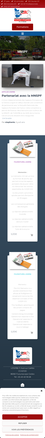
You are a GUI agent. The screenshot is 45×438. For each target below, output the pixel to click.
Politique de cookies (12, 435)
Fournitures (19, 162)
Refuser (22, 423)
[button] (41, 391)
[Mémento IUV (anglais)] (22, 260)
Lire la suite (7, 118)
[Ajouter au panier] (31, 235)
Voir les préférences (23, 429)
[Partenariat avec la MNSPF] (22, 75)
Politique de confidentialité (29, 435)
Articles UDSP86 (8, 92)
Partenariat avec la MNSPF (22, 95)
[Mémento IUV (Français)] (22, 148)
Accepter (22, 417)
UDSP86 (28, 162)
